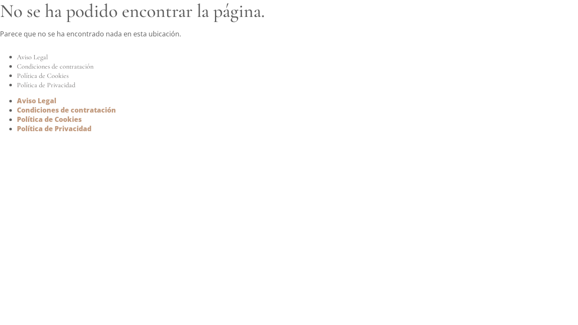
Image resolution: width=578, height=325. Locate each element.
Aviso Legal (32, 57)
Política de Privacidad (46, 85)
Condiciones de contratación (55, 66)
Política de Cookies (43, 76)
